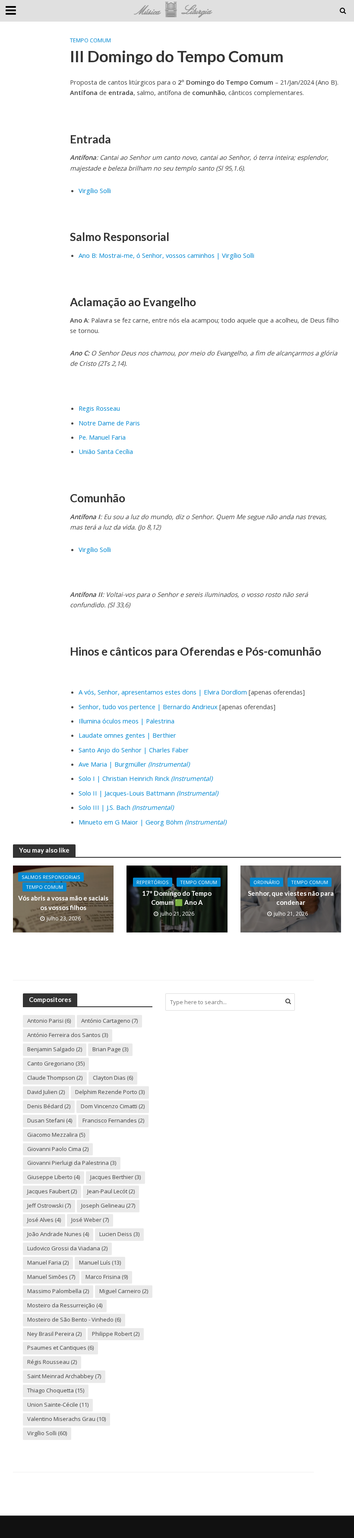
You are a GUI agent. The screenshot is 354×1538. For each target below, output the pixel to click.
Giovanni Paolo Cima (57, 1149)
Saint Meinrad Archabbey (64, 1376)
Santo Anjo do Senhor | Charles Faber (134, 749)
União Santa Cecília (106, 451)
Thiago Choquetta (55, 1390)
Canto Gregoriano (56, 1063)
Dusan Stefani (49, 1120)
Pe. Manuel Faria (102, 437)
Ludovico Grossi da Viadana (67, 1248)
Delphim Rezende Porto (110, 1092)
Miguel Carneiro (123, 1291)
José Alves (44, 1220)
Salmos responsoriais (51, 877)
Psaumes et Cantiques (60, 1347)
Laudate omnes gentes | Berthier (127, 735)
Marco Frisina (106, 1277)
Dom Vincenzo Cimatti (113, 1106)
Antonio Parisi (49, 1020)
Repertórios (152, 882)
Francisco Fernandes (113, 1120)
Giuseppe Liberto (53, 1177)
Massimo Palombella (58, 1291)
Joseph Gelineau (108, 1205)
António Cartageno (109, 1020)
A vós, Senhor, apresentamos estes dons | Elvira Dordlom (163, 692)
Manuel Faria (48, 1262)
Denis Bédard (48, 1106)
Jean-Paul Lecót (111, 1191)
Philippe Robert (115, 1334)
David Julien (46, 1092)
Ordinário (266, 882)
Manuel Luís (100, 1262)
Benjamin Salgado (54, 1049)
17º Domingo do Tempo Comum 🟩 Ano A (177, 897)
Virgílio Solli (95, 190)
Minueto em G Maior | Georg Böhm (152, 822)
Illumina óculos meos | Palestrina (126, 721)
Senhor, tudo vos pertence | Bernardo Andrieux (148, 706)
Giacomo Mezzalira (56, 1134)
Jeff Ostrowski (49, 1205)
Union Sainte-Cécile (57, 1404)
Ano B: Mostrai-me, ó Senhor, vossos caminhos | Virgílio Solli (166, 255)
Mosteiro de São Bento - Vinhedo (74, 1319)
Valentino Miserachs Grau (66, 1419)
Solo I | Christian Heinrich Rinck (145, 778)
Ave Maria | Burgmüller (134, 764)
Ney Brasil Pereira (54, 1334)
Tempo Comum (90, 40)
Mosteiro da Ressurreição (64, 1305)
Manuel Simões (51, 1277)
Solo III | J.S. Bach (126, 807)
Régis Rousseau (52, 1362)
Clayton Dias (113, 1077)
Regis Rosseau (99, 408)
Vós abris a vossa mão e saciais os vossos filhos (63, 902)
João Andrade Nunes (58, 1234)
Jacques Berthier (115, 1177)
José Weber (90, 1220)
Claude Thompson (54, 1077)
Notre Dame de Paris (109, 423)
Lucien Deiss (119, 1234)
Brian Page (110, 1049)
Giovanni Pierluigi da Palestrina (71, 1163)
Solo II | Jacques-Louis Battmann (148, 793)
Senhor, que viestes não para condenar (291, 897)
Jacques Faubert (52, 1191)
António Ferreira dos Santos (67, 1035)
